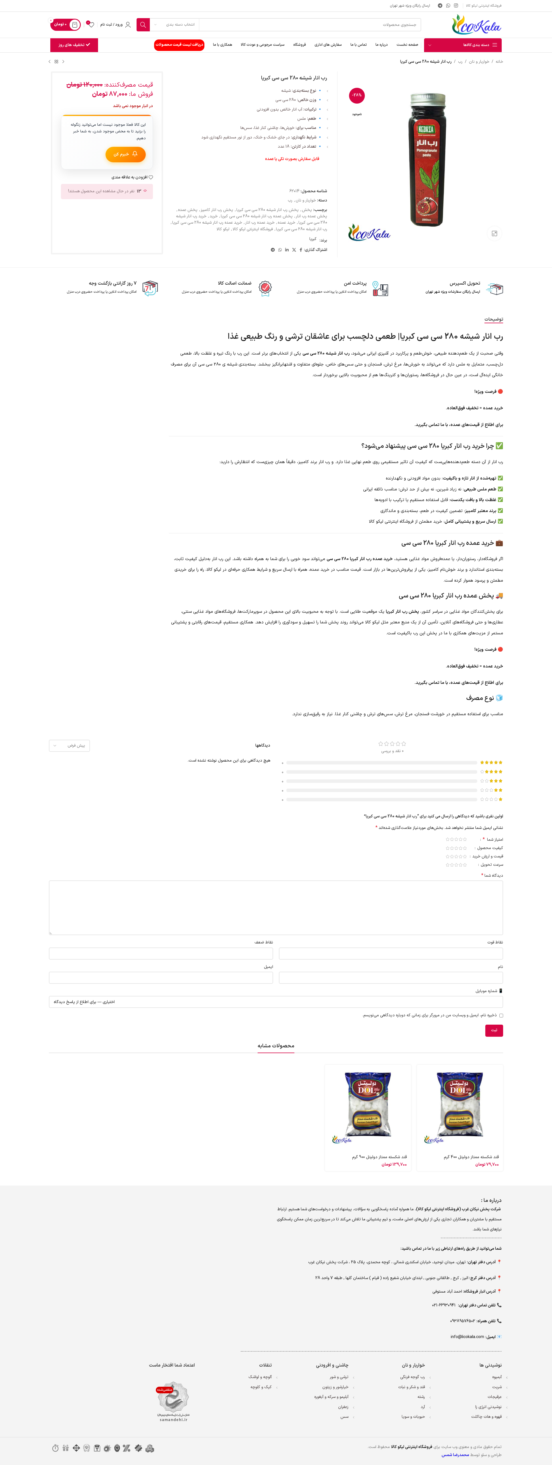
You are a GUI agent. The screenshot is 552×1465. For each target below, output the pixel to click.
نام (500, 967)
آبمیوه (497, 1377)
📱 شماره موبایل (489, 991)
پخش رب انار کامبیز (217, 210)
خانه (499, 62)
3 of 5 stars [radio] (456, 839)
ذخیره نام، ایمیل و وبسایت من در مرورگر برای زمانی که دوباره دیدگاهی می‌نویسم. (430, 1015)
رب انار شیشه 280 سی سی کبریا (301, 229)
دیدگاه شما (492, 876)
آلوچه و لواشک (260, 1377)
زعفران (343, 1407)
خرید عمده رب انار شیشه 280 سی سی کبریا (207, 223)
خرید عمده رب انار (260, 223)
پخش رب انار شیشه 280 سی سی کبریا (267, 210)
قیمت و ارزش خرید (487, 857)
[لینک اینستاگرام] (456, 5)
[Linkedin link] (286, 250)
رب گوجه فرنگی (412, 1377)
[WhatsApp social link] (448, 5)
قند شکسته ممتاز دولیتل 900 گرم (379, 1157)
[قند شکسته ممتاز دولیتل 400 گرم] (460, 1108)
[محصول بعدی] (49, 61)
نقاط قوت (495, 942)
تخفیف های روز (71, 45)
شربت (497, 1387)
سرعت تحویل (491, 865)
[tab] (493, 320)
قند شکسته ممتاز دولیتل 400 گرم (471, 1157)
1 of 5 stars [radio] (465, 839)
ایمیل (268, 967)
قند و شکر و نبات (411, 1387)
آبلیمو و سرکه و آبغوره (331, 1397)
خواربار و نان (479, 62)
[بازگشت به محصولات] (56, 61)
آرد (423, 1407)
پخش (307, 210)
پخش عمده (188, 210)
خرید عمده (286, 223)
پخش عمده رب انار (311, 216)
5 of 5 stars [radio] (447, 839)
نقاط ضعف (263, 942)
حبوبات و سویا (413, 1417)
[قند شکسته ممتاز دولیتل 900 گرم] (368, 1108)
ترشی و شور (339, 1377)
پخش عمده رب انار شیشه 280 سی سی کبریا (257, 216)
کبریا (313, 239)
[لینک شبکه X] (294, 250)
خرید (214, 216)
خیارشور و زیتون (335, 1387)
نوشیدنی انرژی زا (488, 1407)
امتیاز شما (493, 840)
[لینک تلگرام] (440, 5)
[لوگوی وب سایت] (476, 25)
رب (460, 62)
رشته (421, 1397)
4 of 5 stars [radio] (452, 839)
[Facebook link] (301, 250)
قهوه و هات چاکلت (486, 1417)
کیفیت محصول (489, 848)
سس (344, 1417)
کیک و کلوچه (261, 1387)
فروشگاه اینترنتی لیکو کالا (253, 229)
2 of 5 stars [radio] (460, 839)
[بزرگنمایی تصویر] (494, 233)
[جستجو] (143, 24)
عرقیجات (495, 1397)
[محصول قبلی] (63, 61)
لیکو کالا (222, 229)
